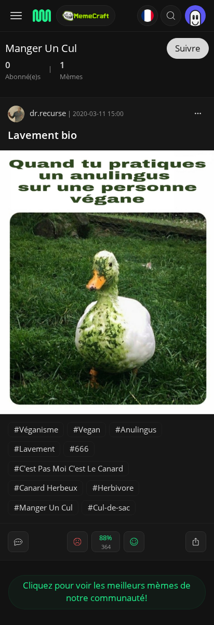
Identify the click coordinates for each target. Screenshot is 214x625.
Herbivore (115, 487)
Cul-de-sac (111, 507)
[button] (170, 15)
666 (82, 448)
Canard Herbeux (48, 487)
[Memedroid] (41, 15)
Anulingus (138, 429)
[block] (198, 113)
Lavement (37, 448)
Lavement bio (42, 135)
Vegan (89, 429)
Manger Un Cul (46, 507)
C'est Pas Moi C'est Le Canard (71, 468)
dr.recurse (48, 113)
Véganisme (38, 429)
